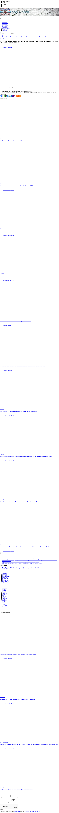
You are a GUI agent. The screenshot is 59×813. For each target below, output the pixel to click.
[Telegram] (8, 96)
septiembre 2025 (5, 599)
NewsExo (32, 811)
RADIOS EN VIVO (6, 21)
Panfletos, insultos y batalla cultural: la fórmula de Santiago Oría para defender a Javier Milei (15, 321)
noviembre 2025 (5, 597)
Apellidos (13, 800)
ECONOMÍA (4, 24)
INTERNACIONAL (6, 28)
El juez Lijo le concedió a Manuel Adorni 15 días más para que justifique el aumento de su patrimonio (16, 140)
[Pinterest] (15, 96)
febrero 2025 (4, 606)
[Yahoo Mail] (13, 96)
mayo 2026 (4, 591)
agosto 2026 (4, 588)
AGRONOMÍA (5, 27)
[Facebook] (1, 96)
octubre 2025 (4, 598)
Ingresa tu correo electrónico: (5, 802)
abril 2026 (4, 592)
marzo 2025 (4, 605)
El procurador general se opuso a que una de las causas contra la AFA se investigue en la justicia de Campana (17, 185)
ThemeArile (37, 811)
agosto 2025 (4, 600)
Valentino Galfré (6, 47)
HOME (3, 19)
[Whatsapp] (4, 96)
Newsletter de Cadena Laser (5, 795)
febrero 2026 (4, 594)
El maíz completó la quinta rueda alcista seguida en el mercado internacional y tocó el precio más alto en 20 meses (23, 557)
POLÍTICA (4, 26)
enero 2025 (4, 607)
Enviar (1, 809)
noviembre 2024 (5, 609)
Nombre (13, 799)
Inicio (3, 35)
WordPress (27, 811)
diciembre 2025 (5, 596)
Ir (0, 553)
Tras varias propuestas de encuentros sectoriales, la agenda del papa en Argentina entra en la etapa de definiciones (18, 411)
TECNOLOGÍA (5, 29)
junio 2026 (4, 590)
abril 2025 (4, 604)
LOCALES (4, 22)
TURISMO (4, 583)
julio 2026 (4, 589)
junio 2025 (4, 602)
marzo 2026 (4, 593)
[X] (6, 96)
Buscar (12, 33)
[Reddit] (18, 96)
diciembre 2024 (5, 608)
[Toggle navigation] (0, 18)
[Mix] (16, 96)
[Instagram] (2, 96)
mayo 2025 (4, 603)
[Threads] (9, 96)
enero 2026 (4, 595)
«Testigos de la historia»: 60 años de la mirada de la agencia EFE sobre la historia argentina (29, 568)
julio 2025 (4, 601)
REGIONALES (5, 23)
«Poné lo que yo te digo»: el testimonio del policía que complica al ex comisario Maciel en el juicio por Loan (22, 559)
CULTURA (4, 30)
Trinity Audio (11, 87)
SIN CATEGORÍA (5, 581)
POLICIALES (5, 25)
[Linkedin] (11, 96)
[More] (20, 96)
